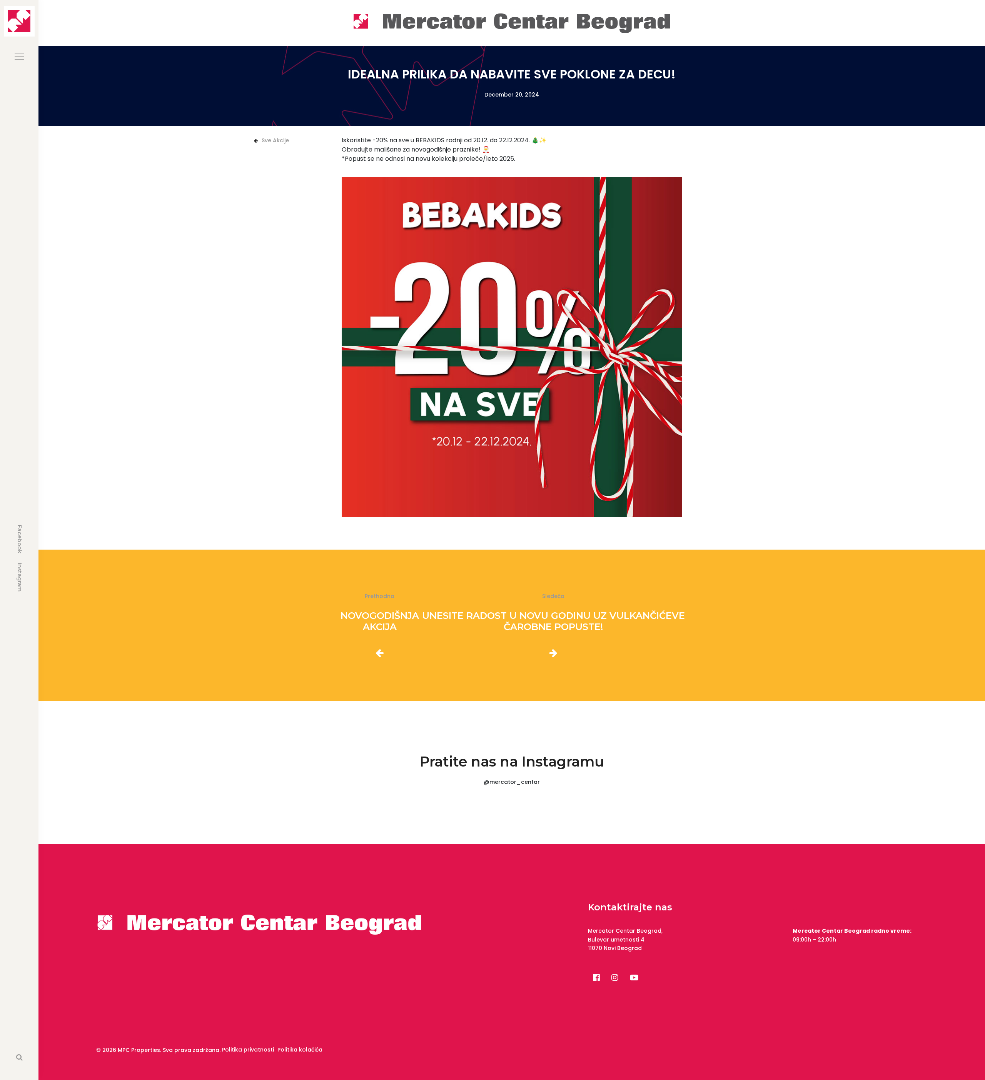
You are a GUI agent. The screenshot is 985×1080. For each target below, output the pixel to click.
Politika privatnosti (248, 1049)
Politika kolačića (299, 1049)
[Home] (511, 22)
